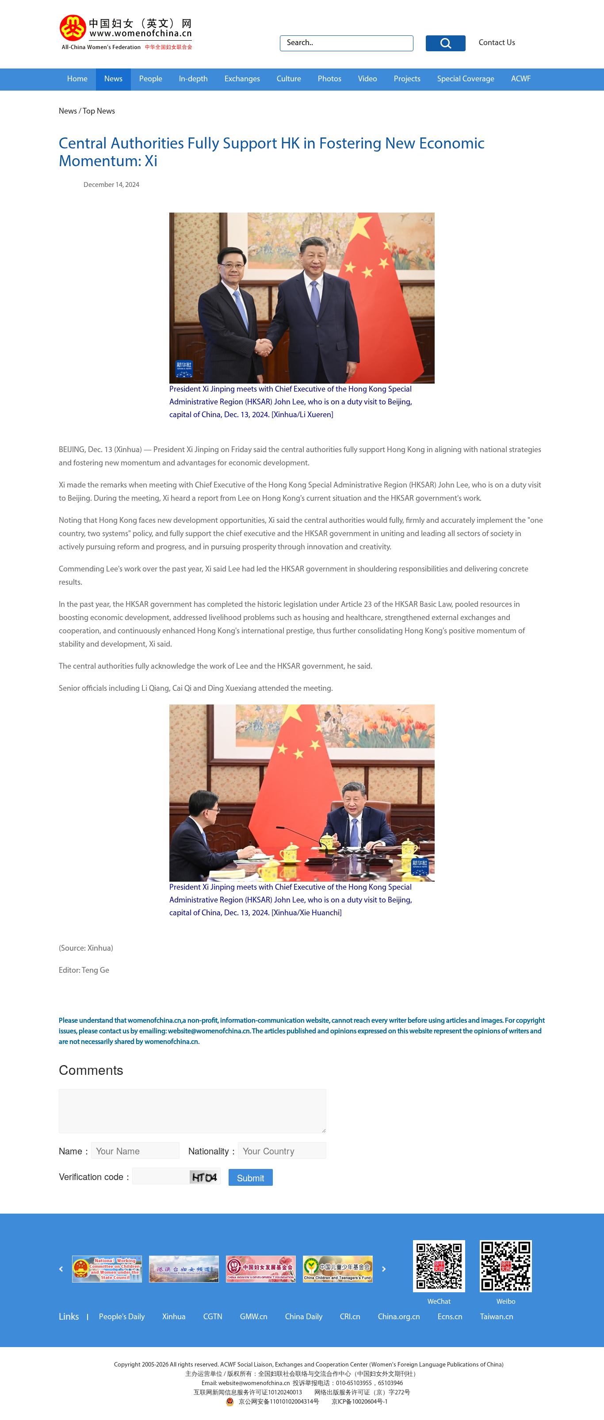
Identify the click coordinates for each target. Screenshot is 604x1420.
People (150, 80)
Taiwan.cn (496, 1317)
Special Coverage (465, 80)
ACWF (521, 80)
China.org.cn (399, 1317)
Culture (289, 80)
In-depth (193, 80)
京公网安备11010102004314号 (279, 1402)
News (113, 80)
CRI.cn (350, 1317)
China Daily (303, 1317)
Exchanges (242, 80)
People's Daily (122, 1317)
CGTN (212, 1317)
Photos (329, 80)
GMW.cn (254, 1317)
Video (367, 80)
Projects (407, 80)
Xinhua (174, 1317)
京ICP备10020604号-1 (360, 1402)
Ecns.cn (450, 1317)
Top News (99, 112)
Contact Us (497, 43)
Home (77, 80)
